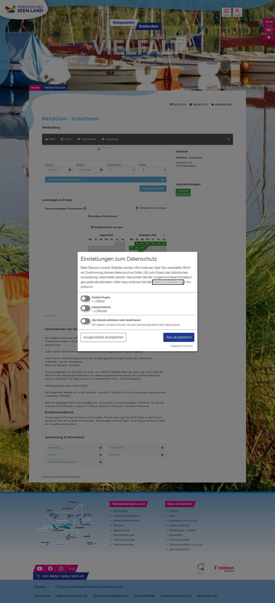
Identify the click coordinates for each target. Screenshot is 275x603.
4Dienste (99, 311)
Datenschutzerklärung (168, 282)
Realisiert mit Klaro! (182, 346)
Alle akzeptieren (179, 337)
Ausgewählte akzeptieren (103, 337)
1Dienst (98, 301)
